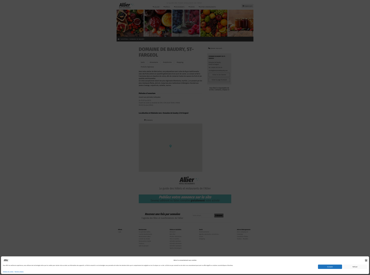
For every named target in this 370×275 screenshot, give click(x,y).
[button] (366, 260)
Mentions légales (19, 271)
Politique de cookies (8, 271)
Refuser (355, 267)
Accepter (330, 267)
